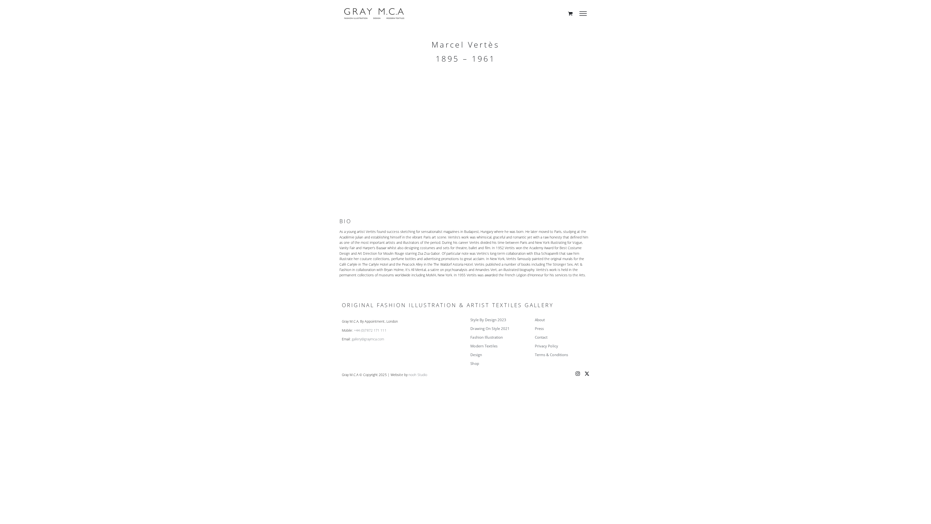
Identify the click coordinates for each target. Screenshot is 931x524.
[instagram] (578, 373)
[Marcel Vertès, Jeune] (400, 133)
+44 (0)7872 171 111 (370, 330)
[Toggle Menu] (583, 13)
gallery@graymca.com (368, 339)
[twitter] (587, 373)
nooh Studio (418, 374)
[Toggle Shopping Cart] (570, 13)
